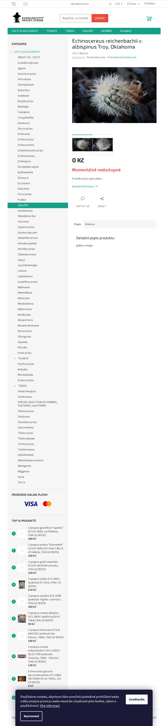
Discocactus (25, 129)
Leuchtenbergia (27, 265)
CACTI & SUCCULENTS (27, 52)
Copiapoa (24, 112)
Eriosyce (23, 178)
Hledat (100, 18)
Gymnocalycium (27, 233)
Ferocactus (25, 194)
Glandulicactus (27, 216)
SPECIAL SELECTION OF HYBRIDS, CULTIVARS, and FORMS (38, 404)
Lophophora (25, 276)
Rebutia (22, 369)
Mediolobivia (25, 304)
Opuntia (22, 342)
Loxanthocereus (27, 282)
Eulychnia (23, 189)
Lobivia (22, 271)
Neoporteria (25, 320)
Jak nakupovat (79, 4)
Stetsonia (24, 417)
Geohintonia (25, 211)
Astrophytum (26, 85)
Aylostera (24, 90)
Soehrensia (25, 397)
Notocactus (25, 331)
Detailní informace (83, 186)
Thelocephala (26, 439)
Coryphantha (25, 118)
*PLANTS (23, 358)
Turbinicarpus (26, 450)
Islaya (21, 260)
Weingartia (24, 466)
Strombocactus (27, 422)
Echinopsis (24, 161)
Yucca (21, 482)
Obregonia (24, 337)
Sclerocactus (26, 380)
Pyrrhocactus (26, 364)
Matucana (24, 298)
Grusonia (23, 222)
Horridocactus (26, 249)
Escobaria (24, 183)
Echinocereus (26, 145)
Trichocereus (26, 444)
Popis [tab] (77, 224)
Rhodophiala (25, 375)
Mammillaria (25, 293)
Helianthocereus (28, 238)
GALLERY (23, 205)
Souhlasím (137, 699)
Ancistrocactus (27, 74)
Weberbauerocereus (30, 460)
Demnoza (23, 123)
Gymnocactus (26, 227)
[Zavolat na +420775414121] (18, 4)
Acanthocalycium (28, 63)
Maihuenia (24, 287)
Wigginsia (24, 471)
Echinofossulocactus (30, 151)
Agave (22, 68)
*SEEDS (22, 386)
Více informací (50, 706)
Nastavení (31, 716)
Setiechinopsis (27, 391)
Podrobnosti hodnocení (121, 57)
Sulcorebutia (25, 428)
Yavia (21, 477)
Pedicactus (25, 353)
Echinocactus (26, 139)
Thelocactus (25, 433)
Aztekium (23, 96)
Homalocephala (27, 243)
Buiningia (23, 107)
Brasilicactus (25, 101)
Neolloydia (24, 315)
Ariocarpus (24, 79)
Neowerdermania (28, 326)
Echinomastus (26, 156)
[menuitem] (25, 31)
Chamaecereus (27, 254)
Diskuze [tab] (90, 224)
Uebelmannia (26, 455)
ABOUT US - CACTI (29, 57)
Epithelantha (25, 172)
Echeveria (24, 134)
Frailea (22, 200)
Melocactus (25, 309)
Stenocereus (26, 411)
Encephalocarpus (28, 167)
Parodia (22, 347)
